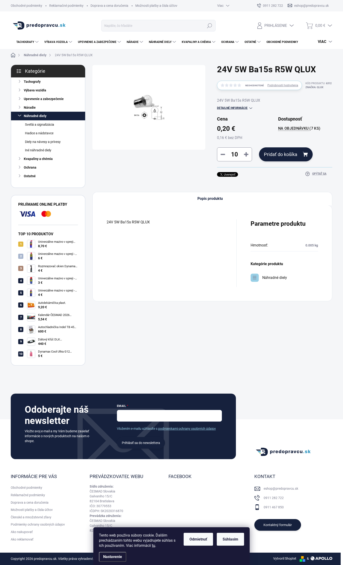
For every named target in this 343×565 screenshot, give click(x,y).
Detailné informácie (232, 108)
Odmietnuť (198, 539)
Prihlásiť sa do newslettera (141, 443)
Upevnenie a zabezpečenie (44, 99)
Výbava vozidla (35, 90)
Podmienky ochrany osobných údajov (38, 524)
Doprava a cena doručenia (109, 5)
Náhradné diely (35, 116)
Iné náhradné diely (38, 150)
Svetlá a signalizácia (39, 124)
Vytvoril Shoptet (284, 558)
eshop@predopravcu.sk (281, 488)
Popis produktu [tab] (210, 198)
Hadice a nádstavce (39, 133)
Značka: (314, 87)
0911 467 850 (274, 507)
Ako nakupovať (22, 532)
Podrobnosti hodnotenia (282, 85)
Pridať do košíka (280, 154)
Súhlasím (230, 539)
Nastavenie (112, 557)
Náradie (30, 107)
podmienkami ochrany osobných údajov (187, 428)
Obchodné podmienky (26, 5)
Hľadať (210, 26)
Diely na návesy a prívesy (43, 142)
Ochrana (30, 167)
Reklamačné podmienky (66, 5)
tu (153, 545)
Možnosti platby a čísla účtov (156, 5)
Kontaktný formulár (277, 525)
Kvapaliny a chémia (38, 159)
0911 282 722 (274, 498)
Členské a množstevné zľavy (31, 517)
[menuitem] (25, 42)
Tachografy (32, 81)
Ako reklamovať (22, 539)
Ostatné (30, 176)
